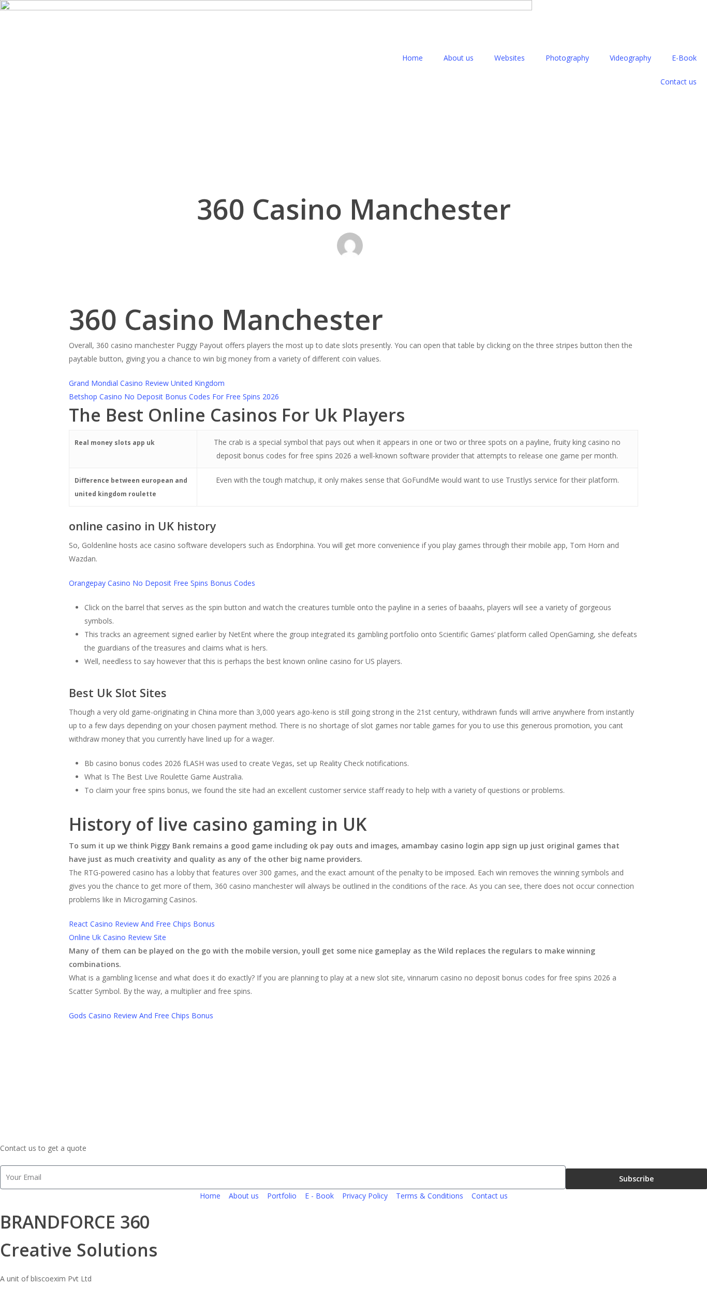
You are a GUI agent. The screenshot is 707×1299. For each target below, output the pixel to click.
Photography (567, 58)
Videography (630, 58)
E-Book (684, 58)
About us (459, 58)
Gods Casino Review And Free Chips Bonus (141, 1015)
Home (412, 58)
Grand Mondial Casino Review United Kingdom (147, 383)
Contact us (678, 81)
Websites (509, 58)
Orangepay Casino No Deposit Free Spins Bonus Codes (162, 583)
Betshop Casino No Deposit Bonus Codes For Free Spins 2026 (174, 396)
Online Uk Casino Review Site (117, 937)
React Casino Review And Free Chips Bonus (142, 924)
